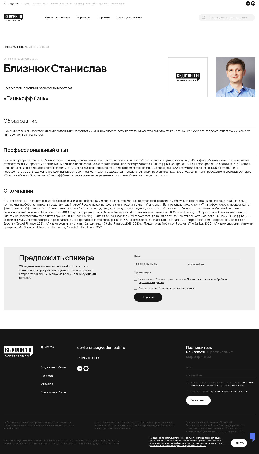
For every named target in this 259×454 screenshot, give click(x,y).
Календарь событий (84, 3)
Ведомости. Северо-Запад (111, 3)
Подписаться (198, 400)
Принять (239, 442)
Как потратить (39, 3)
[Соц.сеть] (248, 3)
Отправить (148, 297)
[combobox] (227, 17)
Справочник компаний (60, 3)
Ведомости (14, 3)
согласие (217, 440)
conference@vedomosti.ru (101, 347)
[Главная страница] (4, 3)
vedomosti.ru (14, 428)
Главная (8, 46)
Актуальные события (57, 17)
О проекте (104, 17)
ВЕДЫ (26, 3)
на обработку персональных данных (175, 288)
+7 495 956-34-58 (88, 357)
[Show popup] (203, 17)
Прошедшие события (129, 17)
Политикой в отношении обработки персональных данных (222, 384)
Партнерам (84, 17)
